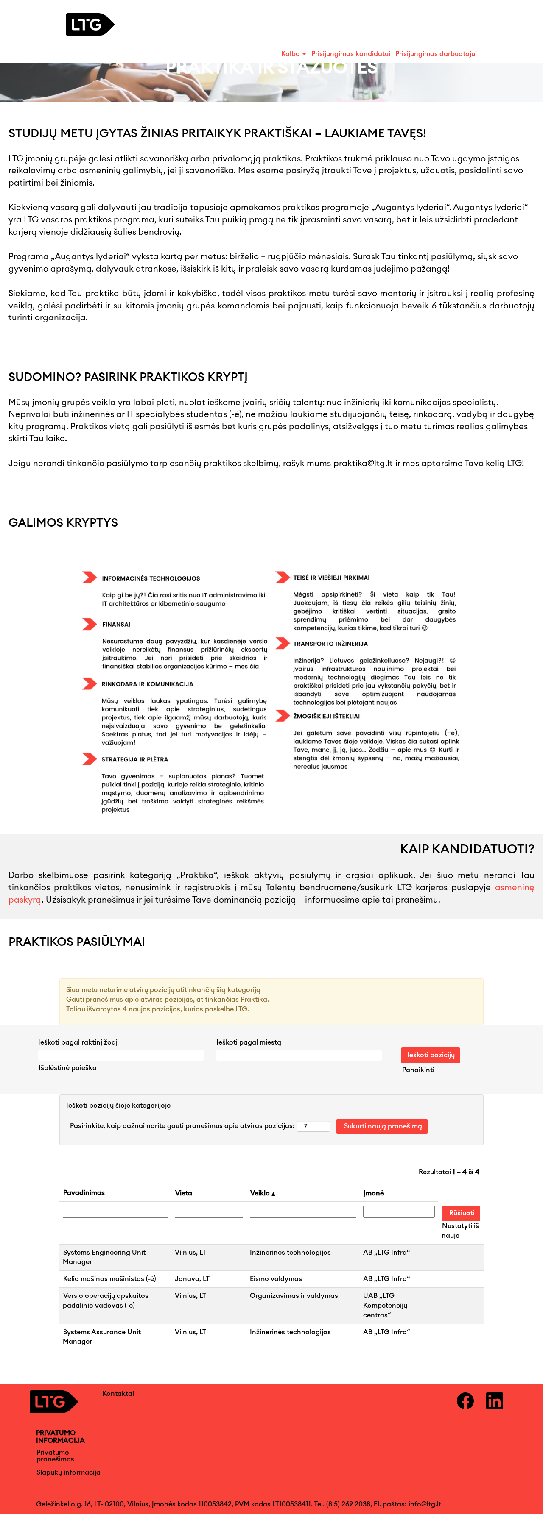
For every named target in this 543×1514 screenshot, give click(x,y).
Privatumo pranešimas (55, 1456)
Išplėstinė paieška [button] (68, 1067)
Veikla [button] (261, 1193)
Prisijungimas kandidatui (350, 53)
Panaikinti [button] (418, 1070)
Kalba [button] (291, 53)
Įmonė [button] (374, 1193)
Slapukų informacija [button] (68, 1472)
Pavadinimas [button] (84, 1192)
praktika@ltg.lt (363, 463)
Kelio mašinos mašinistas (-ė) (109, 1278)
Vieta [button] (183, 1193)
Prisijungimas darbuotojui (436, 53)
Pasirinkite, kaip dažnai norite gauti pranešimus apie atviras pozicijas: (182, 1125)
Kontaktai (118, 1393)
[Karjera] (99, 24)
